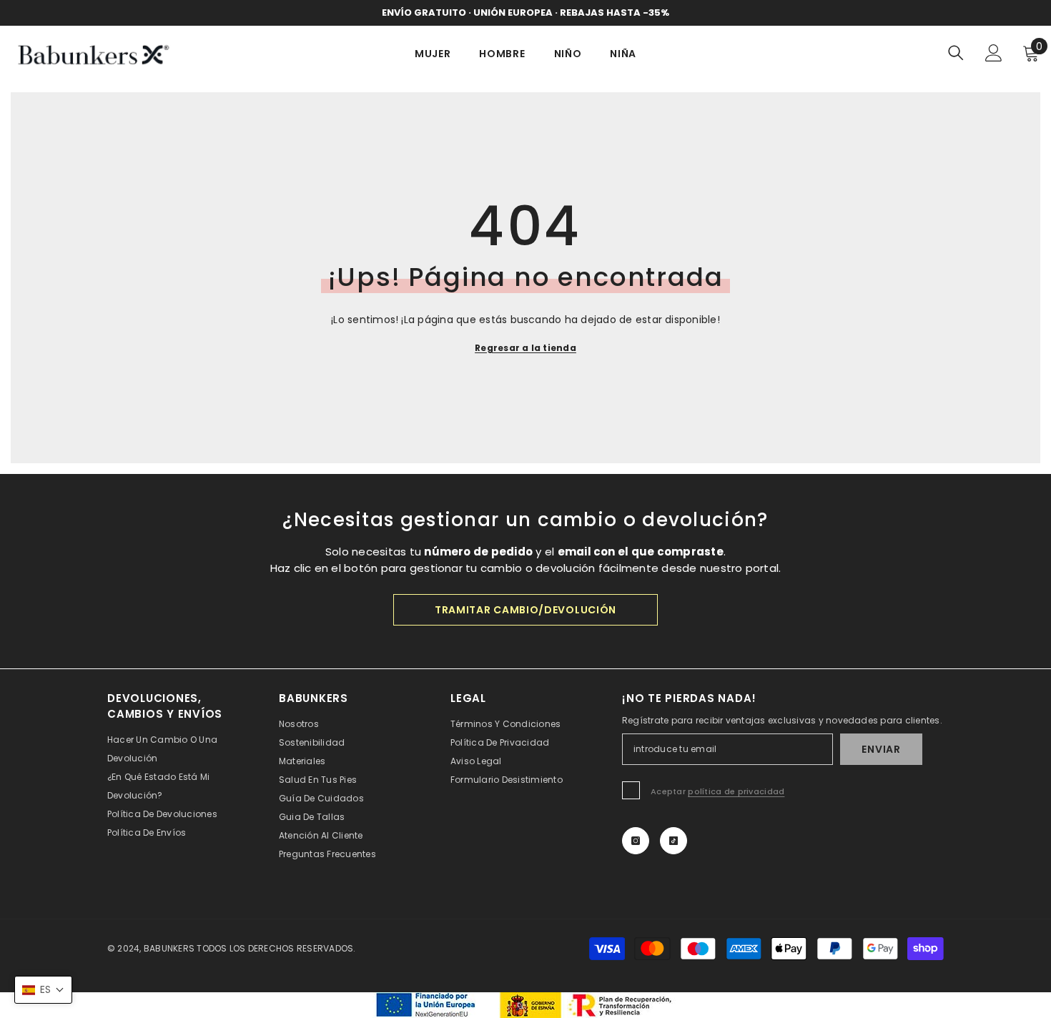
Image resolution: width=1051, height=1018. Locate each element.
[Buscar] (956, 52)
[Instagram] (635, 840)
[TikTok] (673, 840)
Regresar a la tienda (525, 348)
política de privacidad (736, 791)
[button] (43, 990)
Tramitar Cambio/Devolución (525, 610)
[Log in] (993, 52)
